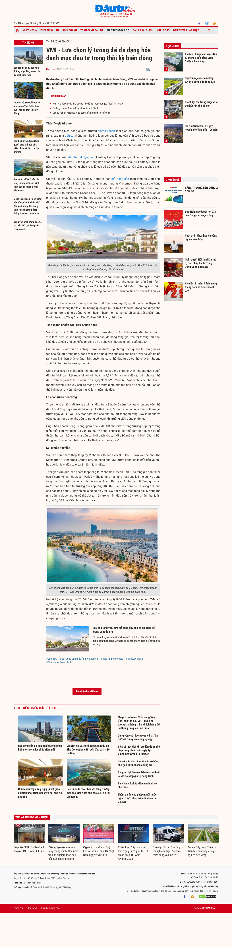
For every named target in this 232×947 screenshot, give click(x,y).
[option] (29, 838)
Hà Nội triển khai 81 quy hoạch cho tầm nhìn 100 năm (201, 127)
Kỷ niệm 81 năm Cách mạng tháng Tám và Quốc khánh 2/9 (201, 287)
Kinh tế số (163, 30)
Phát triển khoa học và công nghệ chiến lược (201, 237)
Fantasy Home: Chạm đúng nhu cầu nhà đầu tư (76, 108)
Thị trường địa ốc (118, 30)
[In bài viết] (148, 69)
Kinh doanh (70, 30)
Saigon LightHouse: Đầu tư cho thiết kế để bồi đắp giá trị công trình (139, 774)
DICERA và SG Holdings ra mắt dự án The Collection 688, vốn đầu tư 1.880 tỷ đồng (88, 749)
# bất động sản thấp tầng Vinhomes (79, 658)
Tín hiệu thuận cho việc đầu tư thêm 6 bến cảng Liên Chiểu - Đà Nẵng (201, 57)
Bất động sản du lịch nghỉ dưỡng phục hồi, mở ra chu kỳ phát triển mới (27, 71)
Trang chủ (18, 908)
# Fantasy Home (134, 658)
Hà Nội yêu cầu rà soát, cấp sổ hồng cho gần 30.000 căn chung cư (138, 763)
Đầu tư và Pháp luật (186, 30)
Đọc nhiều (172, 46)
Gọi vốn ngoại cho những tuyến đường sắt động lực (200, 79)
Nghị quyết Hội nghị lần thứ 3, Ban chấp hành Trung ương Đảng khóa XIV (200, 263)
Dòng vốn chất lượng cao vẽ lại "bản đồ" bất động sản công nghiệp (28, 226)
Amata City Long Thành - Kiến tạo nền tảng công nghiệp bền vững (202, 851)
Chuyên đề (172, 179)
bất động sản (120, 179)
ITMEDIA (210, 908)
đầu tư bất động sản (81, 157)
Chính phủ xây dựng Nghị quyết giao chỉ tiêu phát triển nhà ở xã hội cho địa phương (40, 792)
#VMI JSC (51, 658)
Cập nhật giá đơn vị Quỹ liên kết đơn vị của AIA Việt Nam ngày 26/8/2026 (98, 851)
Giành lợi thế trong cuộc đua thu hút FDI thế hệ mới (201, 103)
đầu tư (69, 135)
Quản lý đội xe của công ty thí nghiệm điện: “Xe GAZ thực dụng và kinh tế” (168, 851)
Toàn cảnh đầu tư (91, 30)
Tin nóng (28, 42)
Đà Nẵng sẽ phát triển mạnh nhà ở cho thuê (137, 785)
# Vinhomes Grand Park (58, 662)
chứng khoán (106, 131)
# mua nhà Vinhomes (112, 658)
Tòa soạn (32, 908)
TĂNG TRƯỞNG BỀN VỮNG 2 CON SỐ (201, 189)
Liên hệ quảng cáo (50, 908)
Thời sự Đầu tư (49, 30)
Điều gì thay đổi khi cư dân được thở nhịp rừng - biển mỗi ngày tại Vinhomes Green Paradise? (139, 750)
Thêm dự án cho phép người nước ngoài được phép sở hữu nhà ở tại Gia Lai (137, 798)
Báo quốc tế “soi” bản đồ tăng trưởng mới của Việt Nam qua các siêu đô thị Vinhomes (88, 792)
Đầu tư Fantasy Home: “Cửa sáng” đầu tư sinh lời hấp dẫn (81, 112)
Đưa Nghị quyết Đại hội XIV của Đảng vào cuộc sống (200, 213)
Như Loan (50, 69)
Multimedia (30, 30)
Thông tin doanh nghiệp (31, 817)
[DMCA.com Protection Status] (207, 896)
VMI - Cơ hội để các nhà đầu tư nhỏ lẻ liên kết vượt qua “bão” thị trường (88, 103)
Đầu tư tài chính (143, 30)
